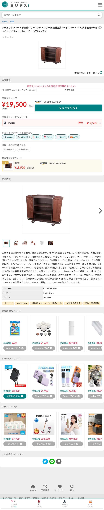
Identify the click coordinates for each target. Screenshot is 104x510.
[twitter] (45, 462)
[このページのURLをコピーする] (58, 461)
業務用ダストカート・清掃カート (47, 303)
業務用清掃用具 (73, 303)
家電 (12, 21)
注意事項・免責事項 (49, 498)
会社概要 (81, 498)
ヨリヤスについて (9, 498)
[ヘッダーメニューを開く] (99, 5)
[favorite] (100, 28)
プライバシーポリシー (67, 498)
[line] (52, 462)
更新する (70, 90)
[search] (99, 15)
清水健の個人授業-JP (52, 102)
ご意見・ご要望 (24, 498)
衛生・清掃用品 (92, 303)
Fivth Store (22, 303)
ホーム (5, 21)
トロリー (8, 303)
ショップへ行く (68, 108)
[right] (100, 210)
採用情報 (35, 498)
